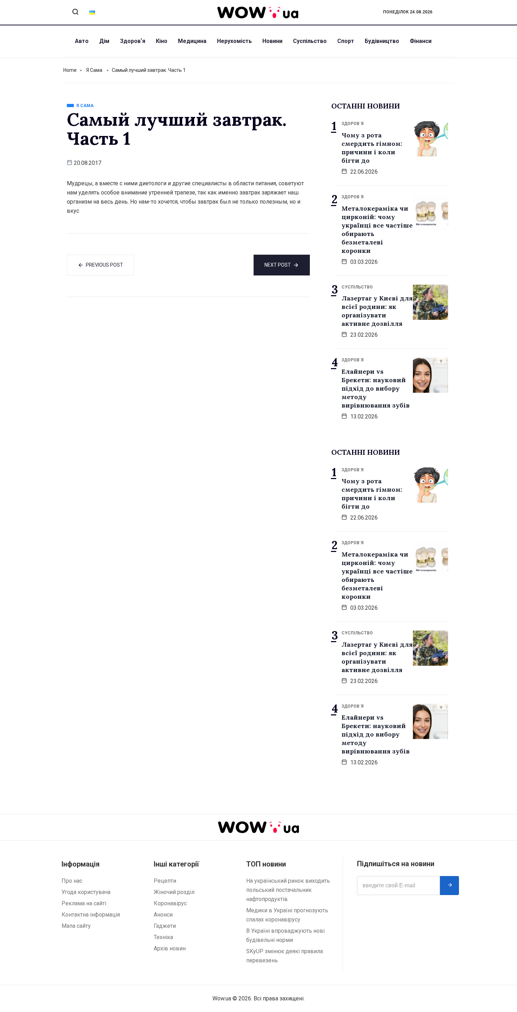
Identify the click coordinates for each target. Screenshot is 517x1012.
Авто (82, 41)
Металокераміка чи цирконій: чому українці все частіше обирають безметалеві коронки (377, 229)
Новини (272, 41)
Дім (104, 41)
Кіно (161, 41)
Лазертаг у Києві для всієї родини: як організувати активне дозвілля (377, 311)
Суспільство (310, 41)
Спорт (345, 41)
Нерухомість (234, 41)
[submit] (449, 885)
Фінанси (421, 41)
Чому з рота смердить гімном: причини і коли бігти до (372, 147)
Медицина (192, 41)
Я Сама (94, 70)
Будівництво (382, 41)
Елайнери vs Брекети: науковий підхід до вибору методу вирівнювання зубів (376, 388)
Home (70, 70)
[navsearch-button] (75, 12)
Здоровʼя (132, 41)
